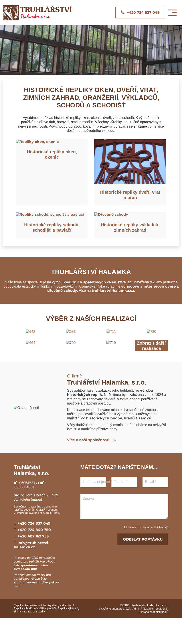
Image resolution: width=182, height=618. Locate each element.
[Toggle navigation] (172, 13)
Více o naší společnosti (89, 440)
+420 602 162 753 (32, 536)
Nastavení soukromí (155, 608)
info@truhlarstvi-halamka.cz (31, 545)
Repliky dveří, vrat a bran (57, 605)
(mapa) (36, 499)
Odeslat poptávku (143, 539)
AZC (127, 608)
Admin (136, 608)
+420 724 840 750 (33, 530)
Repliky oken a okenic (27, 605)
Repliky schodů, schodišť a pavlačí (35, 608)
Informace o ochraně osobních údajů (146, 527)
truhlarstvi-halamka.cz (113, 290)
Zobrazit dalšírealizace (151, 346)
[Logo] (37, 12)
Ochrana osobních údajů (153, 612)
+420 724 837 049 (33, 523)
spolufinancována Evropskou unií (31, 567)
